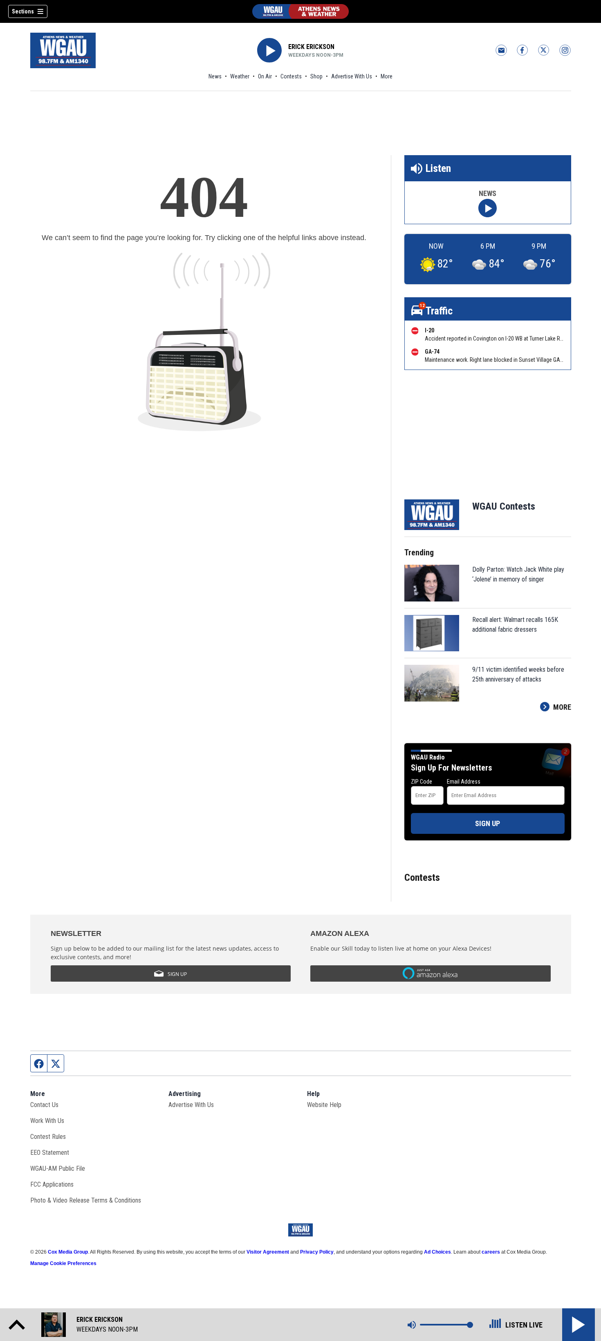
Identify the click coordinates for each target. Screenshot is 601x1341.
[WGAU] (300, 11)
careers (491, 1252)
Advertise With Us (351, 76)
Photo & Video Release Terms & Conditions (85, 1200)
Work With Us (47, 1121)
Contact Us (44, 1105)
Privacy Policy (317, 1252)
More (386, 76)
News (215, 76)
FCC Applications (52, 1184)
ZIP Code (421, 781)
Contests (291, 76)
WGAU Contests (503, 506)
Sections (23, 11)
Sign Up (487, 823)
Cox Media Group (68, 1252)
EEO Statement (49, 1152)
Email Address (463, 781)
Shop (316, 76)
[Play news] (487, 208)
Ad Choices (437, 1252)
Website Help (324, 1105)
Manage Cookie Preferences (63, 1263)
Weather (239, 76)
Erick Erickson (311, 47)
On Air (265, 76)
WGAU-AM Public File (57, 1168)
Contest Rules (48, 1137)
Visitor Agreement (268, 1252)
